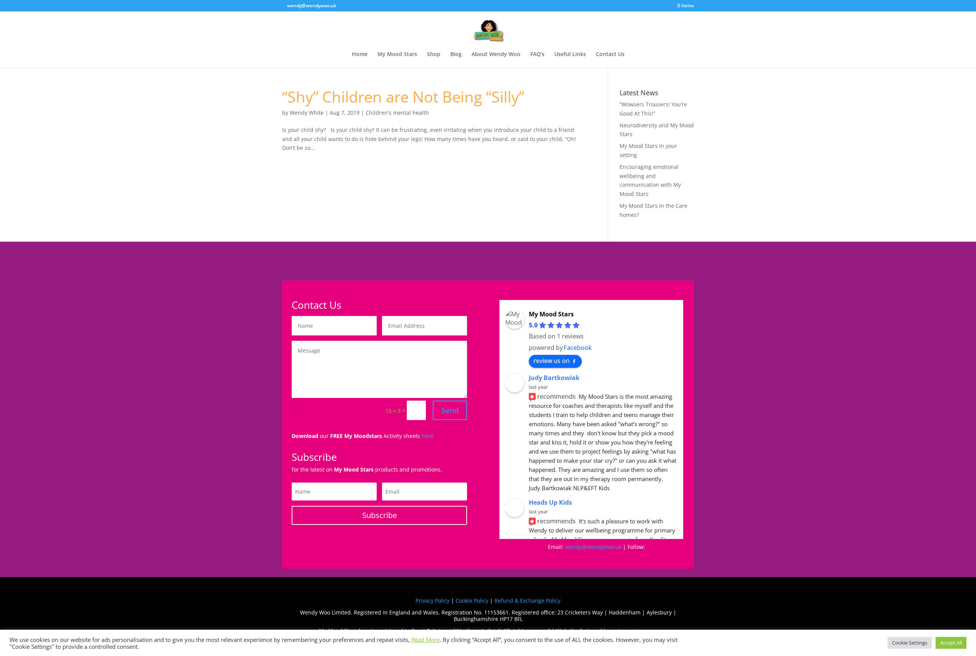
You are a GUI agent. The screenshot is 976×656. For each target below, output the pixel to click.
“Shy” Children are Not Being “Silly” (403, 96)
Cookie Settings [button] (909, 642)
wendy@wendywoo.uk (593, 546)
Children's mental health (397, 112)
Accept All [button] (951, 642)
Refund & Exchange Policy (527, 600)
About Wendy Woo (496, 54)
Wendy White (307, 112)
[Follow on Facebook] (558, 558)
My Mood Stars (397, 54)
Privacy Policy (432, 600)
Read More (425, 639)
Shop (433, 54)
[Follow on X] (619, 558)
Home (360, 54)
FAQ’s (537, 54)
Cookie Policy (472, 600)
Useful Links (570, 54)
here (427, 435)
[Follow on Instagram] (574, 558)
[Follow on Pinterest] (589, 558)
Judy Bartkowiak (554, 378)
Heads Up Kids (550, 502)
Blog (456, 54)
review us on (551, 360)
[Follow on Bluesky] (604, 558)
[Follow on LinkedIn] (635, 558)
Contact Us (610, 54)
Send (450, 410)
